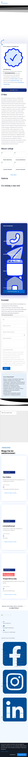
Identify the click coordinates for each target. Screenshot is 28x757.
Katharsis (18, 714)
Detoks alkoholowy (19, 660)
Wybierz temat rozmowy (8, 332)
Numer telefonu (6, 325)
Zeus (5, 714)
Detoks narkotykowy (20, 663)
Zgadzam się (21, 754)
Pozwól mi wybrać (4, 751)
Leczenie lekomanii (19, 657)
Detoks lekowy (18, 666)
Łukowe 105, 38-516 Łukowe (9, 287)
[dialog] (14, 750)
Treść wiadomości (7, 338)
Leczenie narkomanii (20, 655)
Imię (3, 319)
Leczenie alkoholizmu (20, 652)
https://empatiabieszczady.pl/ (10, 271)
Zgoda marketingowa (8, 349)
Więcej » (9, 713)
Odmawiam (12, 754)
